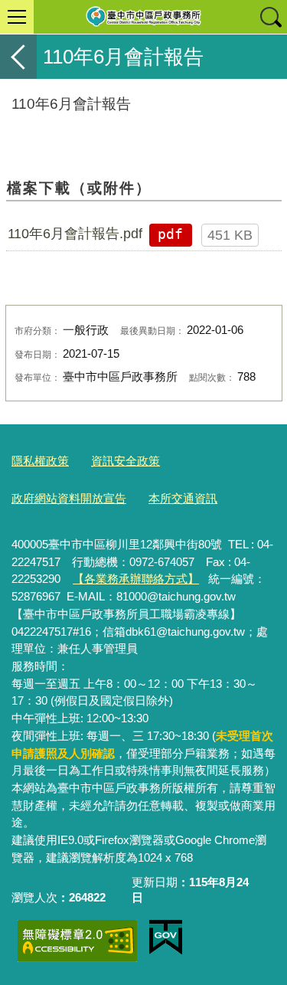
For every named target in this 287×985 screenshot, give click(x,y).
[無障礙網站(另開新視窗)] (77, 941)
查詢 (270, 17)
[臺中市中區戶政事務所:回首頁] (143, 17)
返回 (18, 56)
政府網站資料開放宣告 (68, 498)
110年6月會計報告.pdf (75, 233)
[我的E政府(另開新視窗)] (165, 937)
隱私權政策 (40, 460)
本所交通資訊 (182, 498)
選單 (17, 17)
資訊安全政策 (125, 460)
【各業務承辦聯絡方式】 (136, 578)
